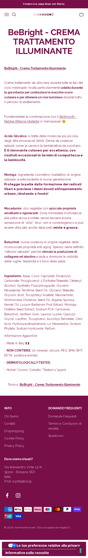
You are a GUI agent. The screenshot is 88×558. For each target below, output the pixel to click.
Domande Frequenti (62, 416)
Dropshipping (14, 431)
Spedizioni (55, 435)
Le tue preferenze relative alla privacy (48, 545)
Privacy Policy (14, 446)
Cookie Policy (14, 438)
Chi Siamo (11, 416)
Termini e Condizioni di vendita (64, 426)
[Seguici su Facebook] (7, 495)
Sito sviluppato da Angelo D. (54, 527)
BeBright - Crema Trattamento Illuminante (35, 68)
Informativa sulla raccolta (27, 553)
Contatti (9, 423)
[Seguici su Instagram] (18, 495)
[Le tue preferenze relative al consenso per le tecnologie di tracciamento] (80, 550)
